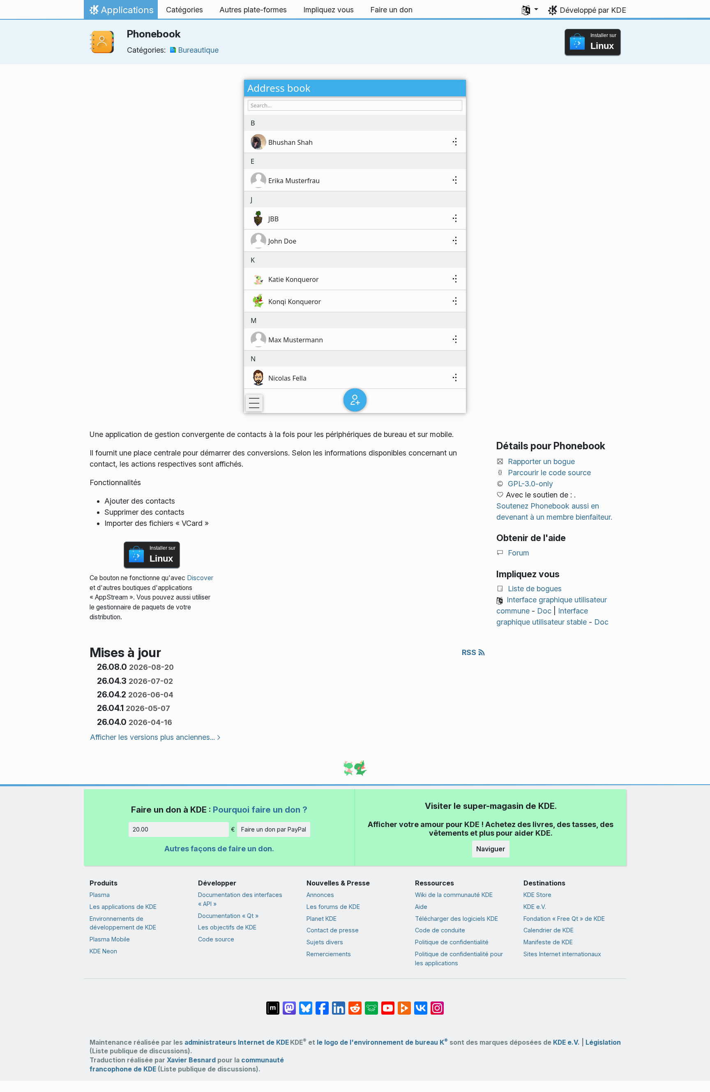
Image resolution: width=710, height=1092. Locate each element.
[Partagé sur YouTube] (387, 1004)
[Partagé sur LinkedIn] (338, 1004)
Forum (518, 552)
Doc (544, 610)
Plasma (100, 894)
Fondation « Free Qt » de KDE (564, 918)
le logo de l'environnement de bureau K (382, 1042)
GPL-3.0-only (530, 483)
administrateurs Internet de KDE (236, 1042)
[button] (530, 10)
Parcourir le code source (549, 472)
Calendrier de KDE (548, 930)
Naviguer (490, 849)
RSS (470, 652)
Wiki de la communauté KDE (454, 894)
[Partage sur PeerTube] (404, 1004)
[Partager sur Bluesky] (305, 1004)
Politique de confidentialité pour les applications (459, 958)
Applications (121, 12)
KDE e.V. (534, 906)
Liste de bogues (535, 588)
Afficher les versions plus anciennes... (152, 737)
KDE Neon (103, 951)
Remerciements (329, 953)
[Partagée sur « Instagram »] (437, 1004)
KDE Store (537, 894)
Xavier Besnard (191, 1060)
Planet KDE (322, 918)
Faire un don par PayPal (273, 829)
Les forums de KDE (333, 906)
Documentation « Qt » (228, 915)
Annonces (320, 894)
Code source (216, 939)
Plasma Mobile (110, 939)
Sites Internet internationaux (562, 953)
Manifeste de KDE (548, 942)
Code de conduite (440, 930)
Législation (603, 1042)
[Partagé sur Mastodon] (289, 1004)
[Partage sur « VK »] (420, 1004)
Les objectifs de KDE (227, 927)
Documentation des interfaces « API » (240, 899)
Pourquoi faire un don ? (260, 809)
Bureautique (198, 50)
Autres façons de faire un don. (219, 848)
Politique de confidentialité (452, 942)
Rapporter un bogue (541, 461)
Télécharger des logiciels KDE (456, 918)
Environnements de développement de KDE (123, 923)
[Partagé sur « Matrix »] (272, 1004)
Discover (200, 578)
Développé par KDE (593, 10)
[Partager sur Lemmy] (371, 1004)
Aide (421, 906)
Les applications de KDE (123, 906)
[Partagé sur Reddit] (355, 1004)
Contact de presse (333, 930)
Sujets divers (325, 942)
